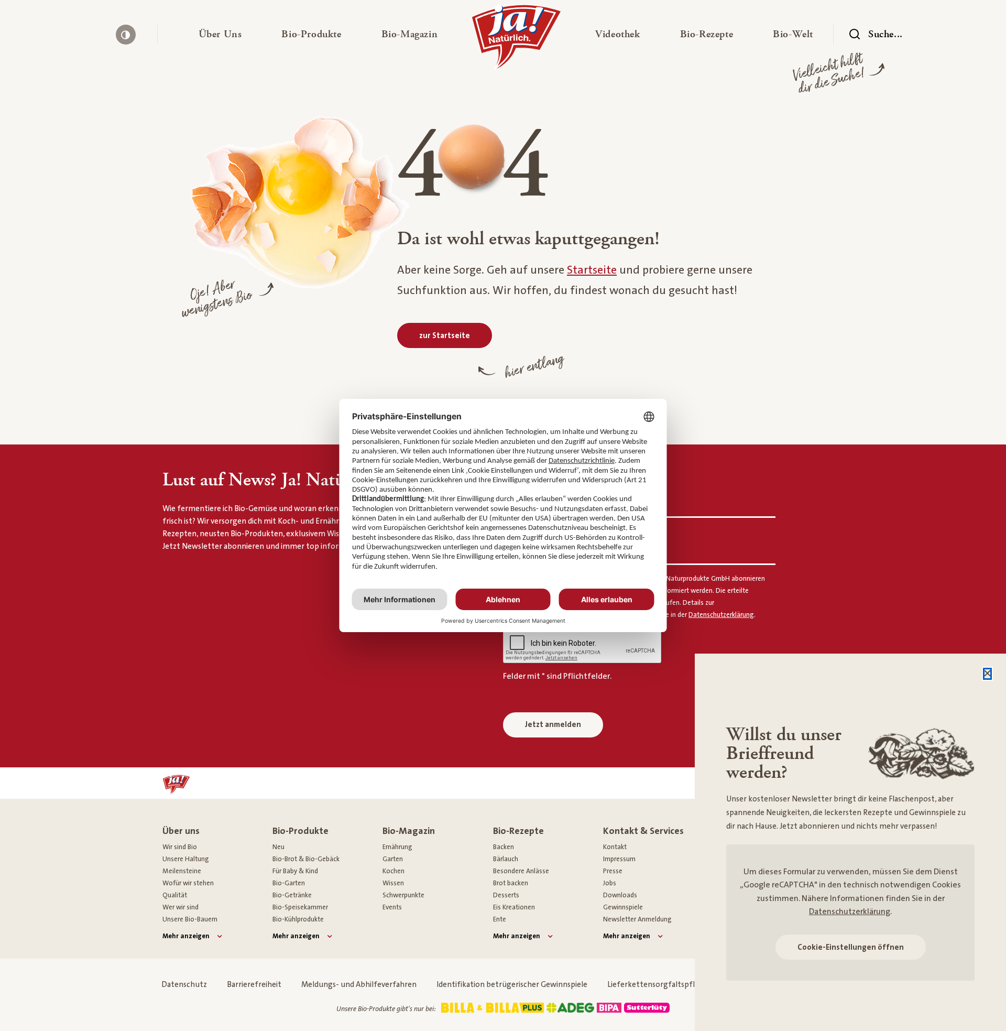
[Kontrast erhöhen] (126, 35)
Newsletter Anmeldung (637, 919)
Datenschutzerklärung (849, 911)
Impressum (619, 859)
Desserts (506, 895)
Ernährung (397, 847)
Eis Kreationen (514, 907)
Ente (499, 919)
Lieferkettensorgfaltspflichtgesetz (669, 984)
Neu (278, 847)
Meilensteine (181, 871)
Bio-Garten (288, 883)
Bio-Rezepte (518, 831)
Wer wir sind (180, 907)
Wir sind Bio (179, 847)
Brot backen (510, 883)
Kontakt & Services (643, 831)
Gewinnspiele (623, 907)
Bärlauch (505, 859)
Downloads (620, 895)
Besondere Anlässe (521, 871)
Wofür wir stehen (188, 883)
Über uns (181, 831)
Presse (612, 871)
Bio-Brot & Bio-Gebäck (306, 859)
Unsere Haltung (185, 859)
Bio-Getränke (292, 895)
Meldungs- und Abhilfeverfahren (359, 984)
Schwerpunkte (403, 895)
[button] (220, 34)
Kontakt (615, 847)
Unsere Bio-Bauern (189, 919)
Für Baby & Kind (295, 871)
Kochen (393, 871)
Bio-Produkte (300, 831)
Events (392, 907)
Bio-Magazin (408, 831)
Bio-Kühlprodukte (298, 919)
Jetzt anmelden (553, 724)
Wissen (393, 883)
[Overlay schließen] (987, 673)
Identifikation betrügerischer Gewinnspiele (511, 984)
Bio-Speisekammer (300, 907)
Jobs (609, 883)
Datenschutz (184, 984)
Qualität (174, 895)
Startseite (592, 270)
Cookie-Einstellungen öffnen (850, 947)
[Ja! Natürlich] (516, 39)
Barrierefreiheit (254, 984)
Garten (392, 859)
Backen (503, 847)
